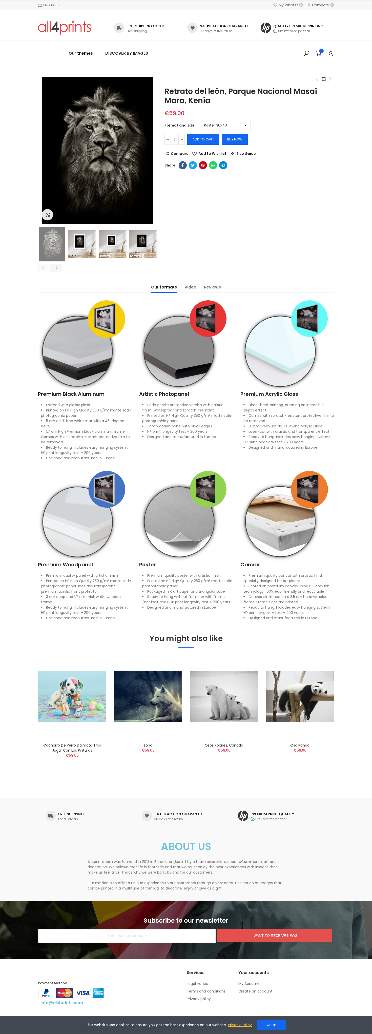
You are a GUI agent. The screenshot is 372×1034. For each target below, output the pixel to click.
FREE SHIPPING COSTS (146, 26)
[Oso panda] (300, 696)
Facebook (183, 165)
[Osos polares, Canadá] (224, 696)
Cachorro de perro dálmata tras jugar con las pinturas (72, 748)
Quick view (93, 683)
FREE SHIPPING (71, 814)
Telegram (223, 165)
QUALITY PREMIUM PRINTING (298, 26)
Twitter (193, 165)
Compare (180, 153)
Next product (330, 79)
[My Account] (330, 53)
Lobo (148, 745)
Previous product (317, 79)
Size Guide (246, 153)
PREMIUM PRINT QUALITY (272, 814)
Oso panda (299, 745)
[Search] (306, 53)
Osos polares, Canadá (224, 745)
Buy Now (234, 139)
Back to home (323, 79)
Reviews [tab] (212, 287)
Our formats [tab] (164, 287)
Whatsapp (213, 165)
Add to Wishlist (212, 153)
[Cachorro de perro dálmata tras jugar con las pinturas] (72, 696)
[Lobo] (148, 696)
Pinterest (203, 165)
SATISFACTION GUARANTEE (224, 26)
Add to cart (203, 139)
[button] (43, 268)
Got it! (271, 1024)
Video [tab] (190, 287)
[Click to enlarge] (47, 214)
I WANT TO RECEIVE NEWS (274, 936)
